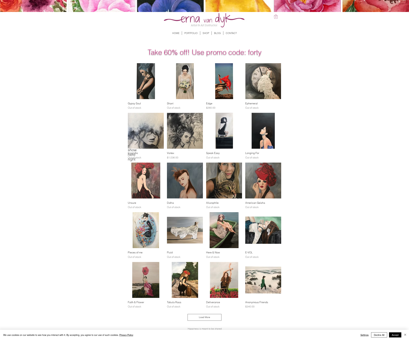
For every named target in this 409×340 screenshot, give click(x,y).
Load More (204, 317)
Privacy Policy (126, 334)
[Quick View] (146, 81)
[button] (276, 16)
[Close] (405, 334)
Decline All (379, 334)
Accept (395, 334)
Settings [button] (364, 334)
